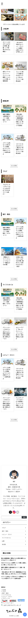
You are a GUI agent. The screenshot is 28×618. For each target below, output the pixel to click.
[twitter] (10, 512)
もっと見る (14, 165)
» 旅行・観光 (4, 593)
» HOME (3, 590)
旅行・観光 (5, 531)
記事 (3, 541)
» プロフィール (5, 598)
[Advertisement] (14, 442)
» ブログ (3, 591)
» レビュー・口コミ (6, 596)
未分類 (4, 544)
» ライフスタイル (6, 595)
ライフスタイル (6, 538)
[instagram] (14, 512)
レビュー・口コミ (7, 534)
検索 (24, 517)
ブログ (4, 528)
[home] (17, 512)
